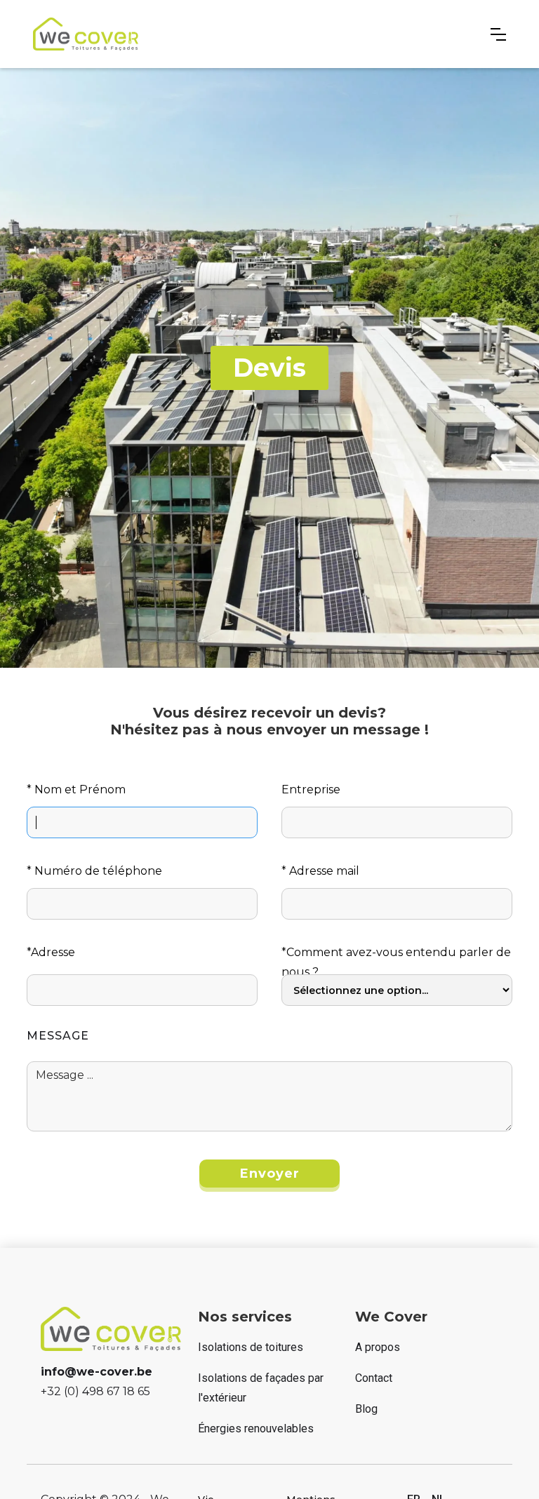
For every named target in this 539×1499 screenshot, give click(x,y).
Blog (366, 1409)
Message (58, 1035)
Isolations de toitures (250, 1347)
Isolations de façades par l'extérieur (261, 1387)
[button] (498, 34)
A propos (377, 1347)
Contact (373, 1378)
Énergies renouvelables (256, 1428)
